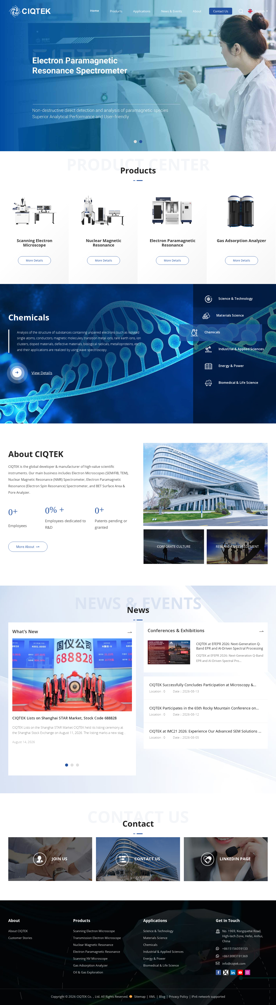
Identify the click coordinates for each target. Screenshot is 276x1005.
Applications (141, 11)
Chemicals (150, 945)
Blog (162, 996)
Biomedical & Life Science (161, 965)
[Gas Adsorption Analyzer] (241, 210)
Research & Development (237, 546)
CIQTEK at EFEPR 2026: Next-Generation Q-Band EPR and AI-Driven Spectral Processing (229, 646)
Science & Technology (158, 931)
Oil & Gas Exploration (88, 972)
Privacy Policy (178, 996)
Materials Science (155, 938)
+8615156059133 (235, 949)
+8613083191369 (235, 956)
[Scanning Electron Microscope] (34, 210)
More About (25, 547)
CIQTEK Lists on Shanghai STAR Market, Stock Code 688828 (64, 718)
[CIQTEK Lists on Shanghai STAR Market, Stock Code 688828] (72, 674)
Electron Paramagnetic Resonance (172, 243)
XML (152, 996)
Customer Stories (20, 938)
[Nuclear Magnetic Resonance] (103, 210)
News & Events (171, 11)
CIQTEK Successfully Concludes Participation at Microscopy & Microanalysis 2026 (201, 685)
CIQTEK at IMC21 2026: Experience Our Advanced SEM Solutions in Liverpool (205, 731)
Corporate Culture (174, 546)
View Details (42, 361)
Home (94, 11)
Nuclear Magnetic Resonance (103, 243)
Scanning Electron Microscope (34, 243)
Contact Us (220, 11)
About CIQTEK (18, 931)
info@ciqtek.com (233, 963)
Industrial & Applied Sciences (66, 317)
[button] (135, 141)
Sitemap (139, 996)
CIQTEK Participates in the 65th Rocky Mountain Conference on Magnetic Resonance (202, 708)
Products (116, 11)
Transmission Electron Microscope (97, 938)
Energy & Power (154, 958)
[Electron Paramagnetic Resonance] (172, 210)
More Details (34, 260)
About (197, 11)
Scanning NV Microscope (90, 958)
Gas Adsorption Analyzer (241, 240)
